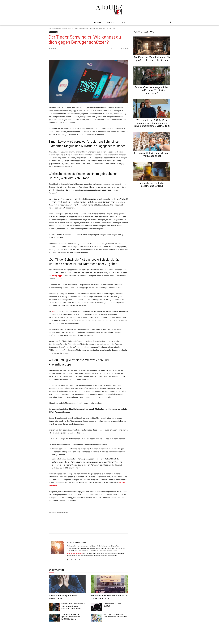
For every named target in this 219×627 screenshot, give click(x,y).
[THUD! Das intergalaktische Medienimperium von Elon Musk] (96, 618)
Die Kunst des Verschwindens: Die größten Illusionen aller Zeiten (152, 59)
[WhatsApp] (110, 54)
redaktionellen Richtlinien (75, 553)
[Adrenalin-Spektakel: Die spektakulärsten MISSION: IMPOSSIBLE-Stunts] (54, 618)
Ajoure (51, 29)
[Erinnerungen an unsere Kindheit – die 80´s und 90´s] (109, 584)
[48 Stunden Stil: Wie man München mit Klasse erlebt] (151, 141)
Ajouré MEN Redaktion (76, 542)
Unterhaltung (65, 29)
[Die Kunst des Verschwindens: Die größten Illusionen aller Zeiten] (151, 45)
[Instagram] (72, 559)
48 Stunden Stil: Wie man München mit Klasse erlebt (152, 154)
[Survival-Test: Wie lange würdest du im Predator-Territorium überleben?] (151, 75)
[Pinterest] (125, 54)
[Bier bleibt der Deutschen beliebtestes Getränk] (151, 171)
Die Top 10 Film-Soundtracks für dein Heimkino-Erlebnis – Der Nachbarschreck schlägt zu (73, 606)
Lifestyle (57, 29)
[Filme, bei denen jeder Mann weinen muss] (67, 584)
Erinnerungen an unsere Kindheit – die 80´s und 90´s (109, 597)
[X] (120, 54)
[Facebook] (115, 54)
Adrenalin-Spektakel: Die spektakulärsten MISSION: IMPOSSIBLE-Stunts (70, 617)
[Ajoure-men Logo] (109, 10)
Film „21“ (55, 311)
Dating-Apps (57, 276)
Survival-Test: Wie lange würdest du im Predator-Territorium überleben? (152, 90)
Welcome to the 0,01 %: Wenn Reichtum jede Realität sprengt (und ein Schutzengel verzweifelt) (152, 123)
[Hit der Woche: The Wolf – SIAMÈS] (96, 607)
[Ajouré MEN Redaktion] (57, 551)
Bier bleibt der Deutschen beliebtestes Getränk (152, 184)
